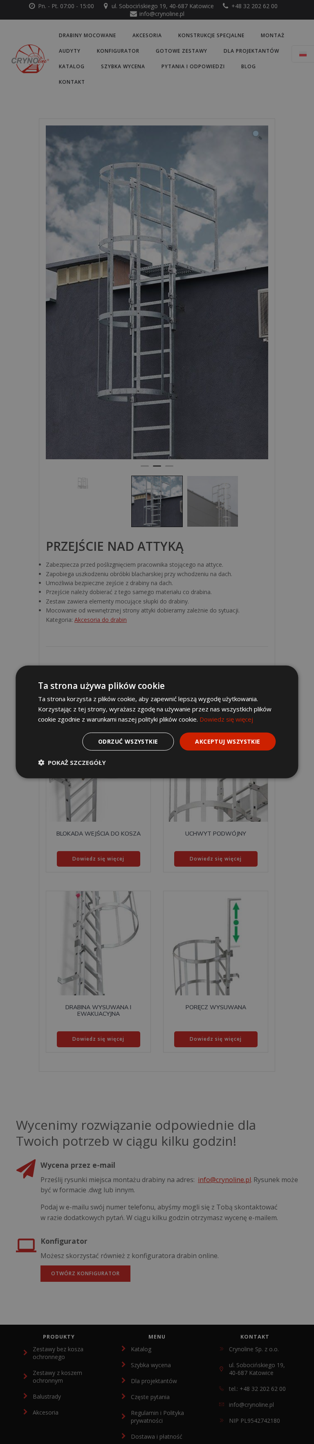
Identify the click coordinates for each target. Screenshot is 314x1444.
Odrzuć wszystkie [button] (128, 741)
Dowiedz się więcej (226, 719)
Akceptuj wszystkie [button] (227, 741)
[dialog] (157, 722)
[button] (72, 762)
